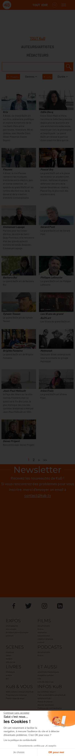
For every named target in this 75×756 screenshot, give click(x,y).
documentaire (44, 625)
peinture (9, 635)
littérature (10, 672)
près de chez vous (46, 681)
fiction (40, 629)
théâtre (9, 658)
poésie (9, 675)
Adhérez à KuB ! (45, 698)
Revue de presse (45, 701)
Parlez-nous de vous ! (15, 698)
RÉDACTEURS (37, 55)
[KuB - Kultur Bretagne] (17, 5)
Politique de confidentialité (50, 708)
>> (45, 460)
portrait (41, 642)
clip (39, 678)
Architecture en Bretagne (17, 632)
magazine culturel (46, 675)
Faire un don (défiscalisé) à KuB (52, 695)
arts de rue (10, 662)
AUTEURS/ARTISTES (37, 46)
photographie (12, 625)
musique (10, 652)
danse (8, 655)
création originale (45, 639)
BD (7, 678)
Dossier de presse (46, 704)
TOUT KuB (37, 38)
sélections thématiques (48, 672)
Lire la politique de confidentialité (20, 740)
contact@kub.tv (37, 495)
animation (42, 632)
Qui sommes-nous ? (46, 691)
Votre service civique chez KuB (19, 691)
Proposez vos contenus (16, 695)
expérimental (44, 635)
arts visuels (11, 629)
